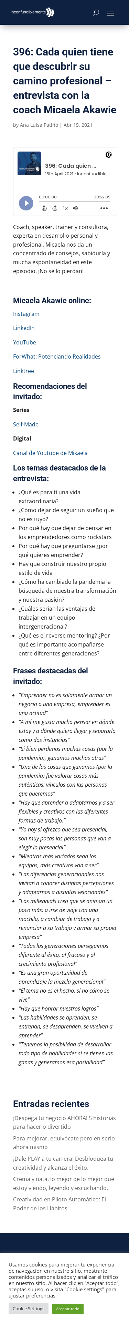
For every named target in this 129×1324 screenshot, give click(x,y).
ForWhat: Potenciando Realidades (57, 356)
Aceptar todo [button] (67, 1308)
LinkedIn (24, 328)
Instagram (26, 314)
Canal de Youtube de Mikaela (50, 453)
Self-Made (26, 424)
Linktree (23, 371)
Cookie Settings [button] (28, 1308)
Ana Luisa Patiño (39, 125)
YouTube (24, 342)
